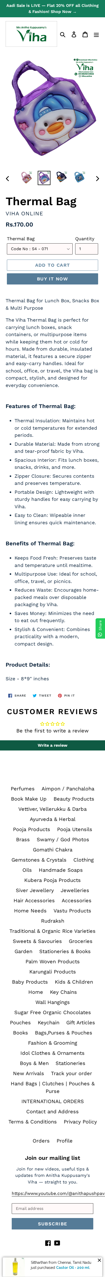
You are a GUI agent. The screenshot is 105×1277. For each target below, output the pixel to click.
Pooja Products (31, 829)
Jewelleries (75, 890)
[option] (26, 178)
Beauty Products (74, 799)
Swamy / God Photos (63, 839)
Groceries (81, 941)
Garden (23, 951)
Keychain (48, 1022)
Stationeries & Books (65, 951)
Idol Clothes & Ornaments (52, 1053)
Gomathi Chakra (52, 850)
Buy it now (52, 278)
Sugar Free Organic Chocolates (52, 1012)
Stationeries (70, 1063)
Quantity (84, 238)
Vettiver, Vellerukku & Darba (52, 809)
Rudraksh (52, 921)
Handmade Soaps (61, 870)
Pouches (20, 1022)
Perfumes (23, 789)
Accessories (76, 900)
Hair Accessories (34, 900)
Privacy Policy (80, 1122)
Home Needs (30, 911)
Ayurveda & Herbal (52, 819)
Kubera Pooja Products (52, 880)
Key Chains (63, 992)
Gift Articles (80, 1022)
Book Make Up (29, 799)
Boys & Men (34, 1063)
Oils (27, 870)
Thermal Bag (21, 238)
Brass (23, 839)
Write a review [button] (52, 745)
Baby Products (30, 982)
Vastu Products (72, 911)
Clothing (83, 860)
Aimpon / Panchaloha (68, 789)
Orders (41, 1141)
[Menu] (96, 34)
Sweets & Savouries (37, 941)
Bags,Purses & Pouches (63, 1033)
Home (35, 992)
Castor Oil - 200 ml (72, 1268)
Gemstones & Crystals (39, 860)
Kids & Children (74, 982)
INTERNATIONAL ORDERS (52, 1101)
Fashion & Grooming (52, 1043)
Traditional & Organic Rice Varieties (52, 931)
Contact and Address (52, 1111)
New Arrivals (28, 1073)
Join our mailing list (52, 1158)
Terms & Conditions (32, 1122)
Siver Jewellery (35, 890)
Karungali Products (52, 972)
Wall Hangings (52, 1002)
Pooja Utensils (74, 829)
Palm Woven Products (52, 961)
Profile (65, 1141)
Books (20, 1033)
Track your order (71, 1073)
